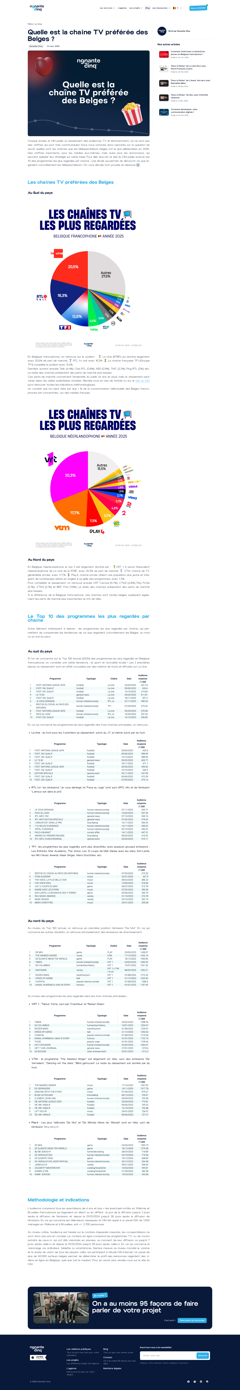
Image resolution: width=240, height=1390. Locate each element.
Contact (107, 1357)
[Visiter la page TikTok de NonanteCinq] (207, 1381)
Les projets (134, 8)
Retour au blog (35, 24)
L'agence (122, 8)
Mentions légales (112, 1368)
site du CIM (142, 380)
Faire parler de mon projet (192, 1320)
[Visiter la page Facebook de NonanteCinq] (188, 1381)
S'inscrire (202, 1355)
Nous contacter (198, 8)
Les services (106, 8)
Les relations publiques (79, 1349)
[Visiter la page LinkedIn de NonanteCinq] (201, 1381)
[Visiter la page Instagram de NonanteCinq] (195, 1381)
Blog (148, 8)
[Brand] (37, 8)
